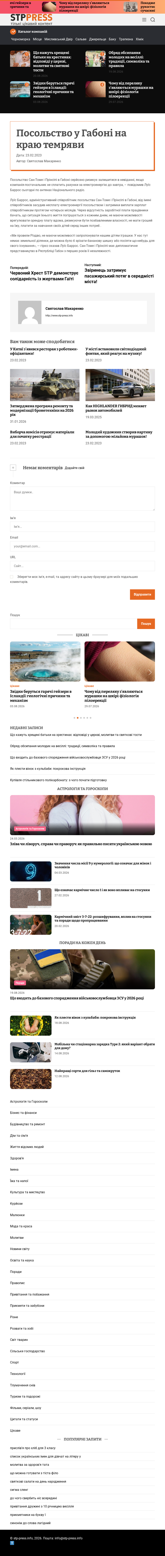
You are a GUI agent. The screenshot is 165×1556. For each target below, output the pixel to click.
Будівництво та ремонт (27, 1124)
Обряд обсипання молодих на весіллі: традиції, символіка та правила (129, 59)
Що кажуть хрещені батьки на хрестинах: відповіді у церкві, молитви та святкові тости (52, 61)
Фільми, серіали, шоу (25, 1408)
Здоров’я (17, 1158)
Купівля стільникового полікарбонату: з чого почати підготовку (58, 780)
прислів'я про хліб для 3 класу (33, 1448)
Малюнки (17, 1215)
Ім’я (13, 518)
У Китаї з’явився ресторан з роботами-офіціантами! (44, 351)
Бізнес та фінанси (23, 1113)
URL (13, 557)
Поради (20, 983)
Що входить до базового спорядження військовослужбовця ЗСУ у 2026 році (67, 757)
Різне (14, 1317)
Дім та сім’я (19, 1136)
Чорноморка (20, 39)
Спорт (14, 1362)
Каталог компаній (32, 31)
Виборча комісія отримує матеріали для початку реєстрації (42, 434)
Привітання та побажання (29, 1294)
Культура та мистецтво (27, 1192)
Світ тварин (19, 1340)
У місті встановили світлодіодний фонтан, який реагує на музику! (116, 351)
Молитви (17, 1238)
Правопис (17, 1283)
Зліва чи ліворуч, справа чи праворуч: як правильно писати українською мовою (81, 844)
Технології (17, 1374)
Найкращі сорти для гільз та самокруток (87, 1071)
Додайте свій (74, 468)
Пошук (15, 615)
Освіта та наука (22, 1260)
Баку (112, 39)
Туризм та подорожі (25, 1396)
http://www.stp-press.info (59, 315)
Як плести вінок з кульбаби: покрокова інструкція (48, 769)
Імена (14, 1169)
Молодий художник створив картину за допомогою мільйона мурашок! (119, 434)
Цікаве (15, 686)
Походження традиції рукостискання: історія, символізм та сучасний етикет (134, 6)
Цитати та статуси (24, 1419)
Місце (37, 39)
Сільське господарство (27, 1351)
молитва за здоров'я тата (29, 1465)
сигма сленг (19, 1490)
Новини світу (20, 1249)
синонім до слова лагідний (30, 1523)
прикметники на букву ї (28, 1515)
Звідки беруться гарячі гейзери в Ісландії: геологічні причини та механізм (53, 89)
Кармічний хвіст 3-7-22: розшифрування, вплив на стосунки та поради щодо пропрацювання (103, 918)
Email (14, 537)
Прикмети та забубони (27, 1306)
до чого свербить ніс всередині (33, 1498)
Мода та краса (21, 1226)
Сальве (80, 39)
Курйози (16, 1203)
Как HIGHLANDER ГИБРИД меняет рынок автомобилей (116, 408)
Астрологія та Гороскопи (30, 828)
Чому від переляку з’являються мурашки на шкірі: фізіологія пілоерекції (48, 6)
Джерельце (97, 39)
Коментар (17, 483)
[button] (15, 672)
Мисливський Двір (58, 39)
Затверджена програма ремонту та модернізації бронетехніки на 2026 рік (42, 410)
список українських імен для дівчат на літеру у (45, 1456)
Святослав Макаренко (64, 308)
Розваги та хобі (21, 1328)
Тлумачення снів (22, 1385)
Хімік (140, 39)
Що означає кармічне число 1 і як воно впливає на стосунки (102, 890)
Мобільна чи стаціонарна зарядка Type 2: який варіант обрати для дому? (105, 1046)
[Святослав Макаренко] (29, 312)
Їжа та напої (19, 1181)
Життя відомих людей (27, 1147)
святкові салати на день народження (38, 1481)
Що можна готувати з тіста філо (34, 1473)
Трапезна (126, 39)
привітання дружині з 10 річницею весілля (42, 1506)
